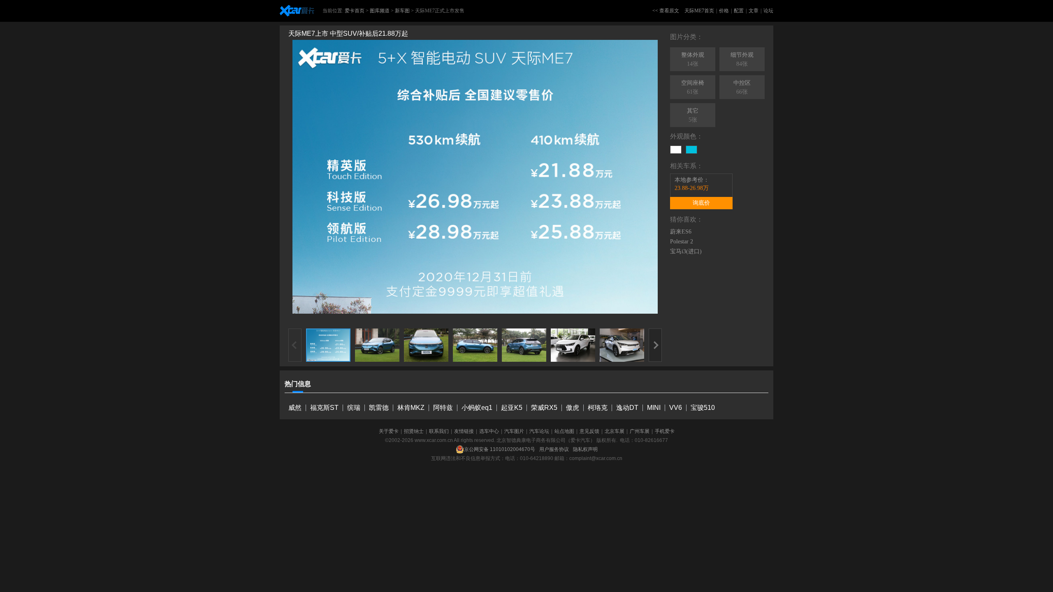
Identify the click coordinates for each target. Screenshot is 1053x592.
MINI (654, 407)
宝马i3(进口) (686, 251)
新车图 (402, 11)
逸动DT (627, 407)
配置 (739, 11)
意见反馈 (589, 431)
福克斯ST (324, 407)
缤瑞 (353, 407)
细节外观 (742, 59)
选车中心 (489, 431)
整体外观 (692, 59)
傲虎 (572, 407)
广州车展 (639, 431)
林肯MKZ (410, 407)
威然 (295, 407)
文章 (753, 11)
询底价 (701, 203)
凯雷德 (379, 407)
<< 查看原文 (665, 11)
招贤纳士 (414, 431)
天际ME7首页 (699, 11)
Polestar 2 (681, 241)
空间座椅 (692, 87)
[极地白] (676, 150)
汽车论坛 (539, 431)
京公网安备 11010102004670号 (499, 449)
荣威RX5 (544, 407)
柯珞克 (598, 407)
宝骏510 (703, 407)
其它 (692, 115)
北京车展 (614, 431)
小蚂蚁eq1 (477, 407)
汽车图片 (514, 431)
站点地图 (564, 431)
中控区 (742, 87)
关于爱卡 (389, 431)
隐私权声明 (585, 449)
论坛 (768, 11)
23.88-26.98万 (692, 188)
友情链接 (464, 431)
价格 (724, 11)
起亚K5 (511, 407)
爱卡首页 (354, 11)
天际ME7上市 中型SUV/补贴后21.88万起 (348, 33)
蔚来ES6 (680, 232)
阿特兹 (443, 407)
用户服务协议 (554, 449)
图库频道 (380, 11)
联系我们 (439, 431)
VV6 (675, 407)
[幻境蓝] (691, 150)
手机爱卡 (665, 431)
